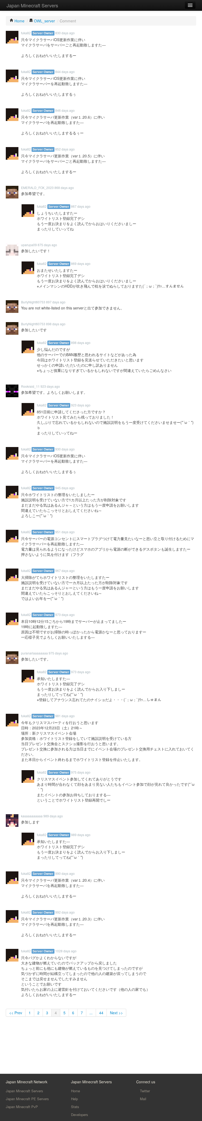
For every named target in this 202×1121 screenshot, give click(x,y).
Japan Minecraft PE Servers (27, 1098)
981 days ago (65, 716)
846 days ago (65, 110)
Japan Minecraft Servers (32, 5)
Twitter (144, 1090)
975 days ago (58, 653)
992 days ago (65, 912)
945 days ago (65, 488)
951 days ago (65, 532)
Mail (142, 1098)
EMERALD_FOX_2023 (37, 187)
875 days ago (47, 244)
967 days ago (65, 570)
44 (101, 1012)
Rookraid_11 (30, 386)
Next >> (116, 1012)
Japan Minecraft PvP (22, 1106)
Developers (79, 1114)
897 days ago (55, 302)
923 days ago (50, 386)
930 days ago (65, 449)
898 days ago (55, 324)
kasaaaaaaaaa (32, 816)
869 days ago (80, 263)
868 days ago (64, 187)
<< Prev (15, 1012)
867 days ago (80, 206)
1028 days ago (66, 951)
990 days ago (65, 873)
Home (75, 1090)
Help (74, 1098)
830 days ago (65, 33)
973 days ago (65, 614)
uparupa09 (29, 244)
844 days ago (65, 71)
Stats (75, 1106)
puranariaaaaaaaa (34, 653)
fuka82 (26, 33)
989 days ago (53, 816)
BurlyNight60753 (33, 302)
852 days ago (65, 149)
